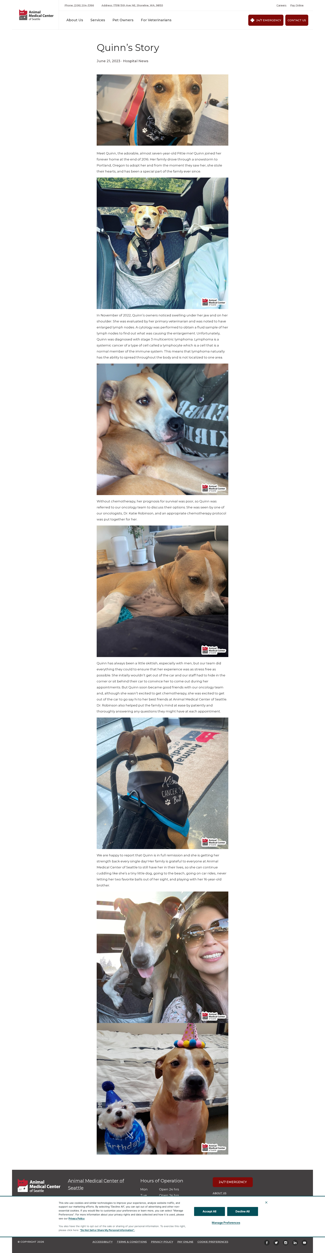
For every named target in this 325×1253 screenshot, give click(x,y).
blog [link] (52, 34)
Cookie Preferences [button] (212, 1241)
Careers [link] (281, 5)
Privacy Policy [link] (162, 1241)
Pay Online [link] (297, 5)
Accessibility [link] (103, 1241)
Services (97, 20)
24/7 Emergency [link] (268, 20)
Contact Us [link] (297, 20)
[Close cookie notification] (266, 1202)
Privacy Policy (76, 1218)
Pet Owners (122, 20)
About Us (74, 20)
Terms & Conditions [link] (132, 1241)
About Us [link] (219, 1193)
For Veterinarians (156, 20)
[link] (36, 15)
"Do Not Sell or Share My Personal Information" (107, 1230)
